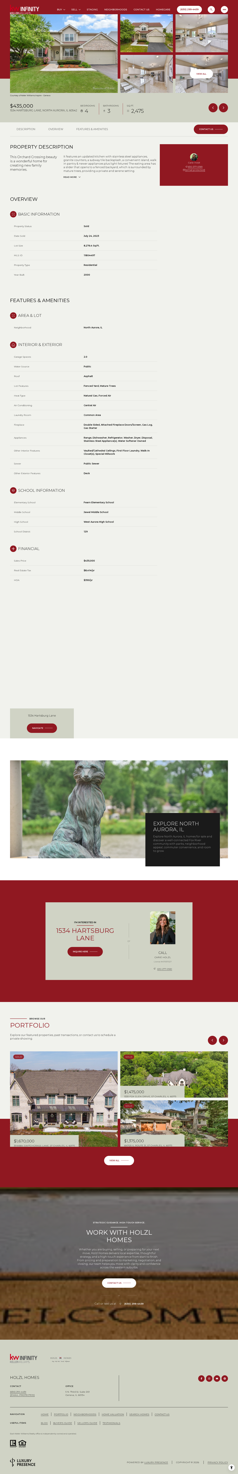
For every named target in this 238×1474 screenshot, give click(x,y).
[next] (223, 1040)
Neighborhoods (115, 9)
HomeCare (163, 9)
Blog (44, 1423)
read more (160, 858)
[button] (211, 129)
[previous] (212, 1040)
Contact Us (141, 9)
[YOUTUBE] (217, 1378)
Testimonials (111, 1423)
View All (201, 74)
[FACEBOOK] (201, 1378)
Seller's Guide (87, 1423)
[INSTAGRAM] (209, 1378)
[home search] (211, 9)
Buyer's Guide (62, 1423)
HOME (45, 1414)
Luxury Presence (156, 1462)
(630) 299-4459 (134, 1304)
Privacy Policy (218, 1462)
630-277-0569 (195, 166)
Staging (92, 9)
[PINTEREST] (224, 1378)
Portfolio (61, 1414)
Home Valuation (113, 1414)
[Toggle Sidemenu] (224, 9)
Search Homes (139, 1414)
